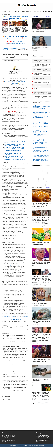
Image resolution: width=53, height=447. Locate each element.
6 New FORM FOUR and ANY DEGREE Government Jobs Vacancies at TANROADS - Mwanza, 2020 (41, 65)
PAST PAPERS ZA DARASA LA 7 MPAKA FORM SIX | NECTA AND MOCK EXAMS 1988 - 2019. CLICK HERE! (15, 153)
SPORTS (23, 11)
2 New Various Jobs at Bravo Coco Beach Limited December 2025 (41, 153)
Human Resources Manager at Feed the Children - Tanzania (15, 371)
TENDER (34, 11)
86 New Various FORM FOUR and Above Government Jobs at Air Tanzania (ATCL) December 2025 (15, 345)
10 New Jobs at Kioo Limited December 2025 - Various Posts (41, 129)
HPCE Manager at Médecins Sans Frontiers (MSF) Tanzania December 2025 (41, 160)
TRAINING (46, 183)
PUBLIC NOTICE (42, 181)
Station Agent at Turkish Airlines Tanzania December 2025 (39, 135)
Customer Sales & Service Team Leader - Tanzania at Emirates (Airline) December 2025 (41, 156)
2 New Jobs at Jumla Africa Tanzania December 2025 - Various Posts (40, 137)
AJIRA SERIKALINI (6, 14)
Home (4, 11)
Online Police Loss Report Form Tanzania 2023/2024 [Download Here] (42, 74)
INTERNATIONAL (35, 172)
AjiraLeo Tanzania (19, 445)
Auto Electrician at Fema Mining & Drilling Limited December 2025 (41, 162)
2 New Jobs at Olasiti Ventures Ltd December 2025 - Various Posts (40, 140)
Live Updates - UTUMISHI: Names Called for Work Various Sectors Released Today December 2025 (15, 342)
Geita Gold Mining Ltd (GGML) (16, 48)
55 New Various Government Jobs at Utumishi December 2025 (40, 117)
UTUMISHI (34, 185)
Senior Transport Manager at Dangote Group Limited (14, 376)
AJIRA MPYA (28, 11)
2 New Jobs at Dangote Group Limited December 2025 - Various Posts (40, 151)
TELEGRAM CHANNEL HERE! (17, 43)
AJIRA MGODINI (8, 47)
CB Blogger (41, 445)
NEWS (38, 11)
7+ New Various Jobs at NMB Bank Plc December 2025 (40, 145)
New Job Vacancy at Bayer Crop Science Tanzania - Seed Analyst (42, 78)
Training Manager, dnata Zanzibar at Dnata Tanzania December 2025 (40, 148)
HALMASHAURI (45, 170)
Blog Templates (35, 445)
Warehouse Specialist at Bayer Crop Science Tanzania (41, 85)
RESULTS (42, 11)
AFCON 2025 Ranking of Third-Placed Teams (40, 127)
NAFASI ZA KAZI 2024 (11, 49)
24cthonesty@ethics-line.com (8, 316)
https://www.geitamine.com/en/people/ (13, 264)
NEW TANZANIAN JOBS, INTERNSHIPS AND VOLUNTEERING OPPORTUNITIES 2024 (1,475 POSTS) (15, 141)
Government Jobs (35, 170)
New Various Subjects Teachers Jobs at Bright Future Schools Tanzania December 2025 (14, 366)
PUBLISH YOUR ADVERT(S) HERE (14, 11)
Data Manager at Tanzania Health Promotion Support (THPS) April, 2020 (42, 70)
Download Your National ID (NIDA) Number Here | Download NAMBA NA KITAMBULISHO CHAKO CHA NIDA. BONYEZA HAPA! (14, 149)
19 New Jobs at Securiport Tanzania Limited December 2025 (15, 364)
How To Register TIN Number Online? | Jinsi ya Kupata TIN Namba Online (43, 97)
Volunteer (41, 185)
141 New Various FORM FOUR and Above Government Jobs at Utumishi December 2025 (14, 355)
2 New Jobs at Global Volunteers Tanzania (11, 369)
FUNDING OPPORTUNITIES (37, 168)
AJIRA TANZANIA (16, 47)
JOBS (23, 48)
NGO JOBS (34, 181)
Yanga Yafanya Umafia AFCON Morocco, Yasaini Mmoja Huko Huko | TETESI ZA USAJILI (41, 123)
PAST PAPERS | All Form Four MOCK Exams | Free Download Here (41, 61)
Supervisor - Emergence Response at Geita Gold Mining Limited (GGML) (7, 327)
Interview (34, 174)
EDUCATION (47, 11)
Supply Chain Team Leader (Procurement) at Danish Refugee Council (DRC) (22, 328)
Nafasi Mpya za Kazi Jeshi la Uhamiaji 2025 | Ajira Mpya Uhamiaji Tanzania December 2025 (14, 349)
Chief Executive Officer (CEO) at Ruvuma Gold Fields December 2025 (41, 132)
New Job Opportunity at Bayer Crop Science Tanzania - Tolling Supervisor (42, 81)
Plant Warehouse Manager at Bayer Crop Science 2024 (41, 89)
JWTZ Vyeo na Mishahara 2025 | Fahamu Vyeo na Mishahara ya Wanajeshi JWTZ (42, 93)
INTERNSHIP (43, 172)
